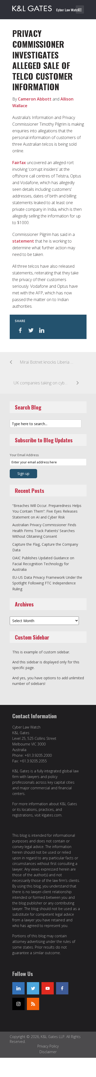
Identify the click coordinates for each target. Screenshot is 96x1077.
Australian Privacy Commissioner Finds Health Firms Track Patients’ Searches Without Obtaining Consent (44, 530)
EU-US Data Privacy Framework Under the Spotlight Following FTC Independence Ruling (47, 583)
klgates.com (51, 815)
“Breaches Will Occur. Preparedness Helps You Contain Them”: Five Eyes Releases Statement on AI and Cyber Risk (46, 511)
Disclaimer (48, 1051)
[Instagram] (18, 1004)
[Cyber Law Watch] (49, 7)
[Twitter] (33, 988)
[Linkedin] (18, 988)
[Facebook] (62, 988)
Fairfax (19, 162)
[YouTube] (47, 988)
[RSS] (33, 1004)
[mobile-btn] (80, 9)
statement (23, 241)
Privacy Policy (48, 1046)
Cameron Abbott (34, 99)
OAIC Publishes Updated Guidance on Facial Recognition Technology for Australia (43, 563)
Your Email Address (24, 455)
